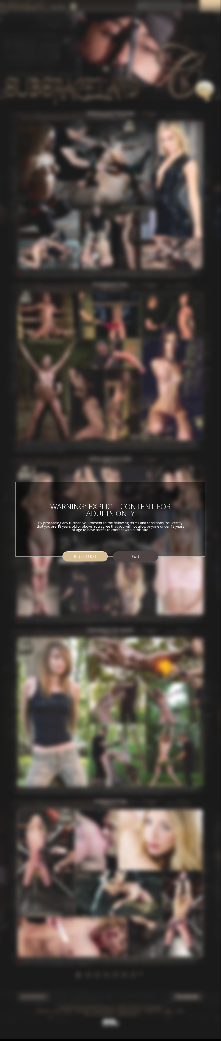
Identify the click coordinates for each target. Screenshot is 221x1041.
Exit (136, 556)
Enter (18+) (85, 556)
